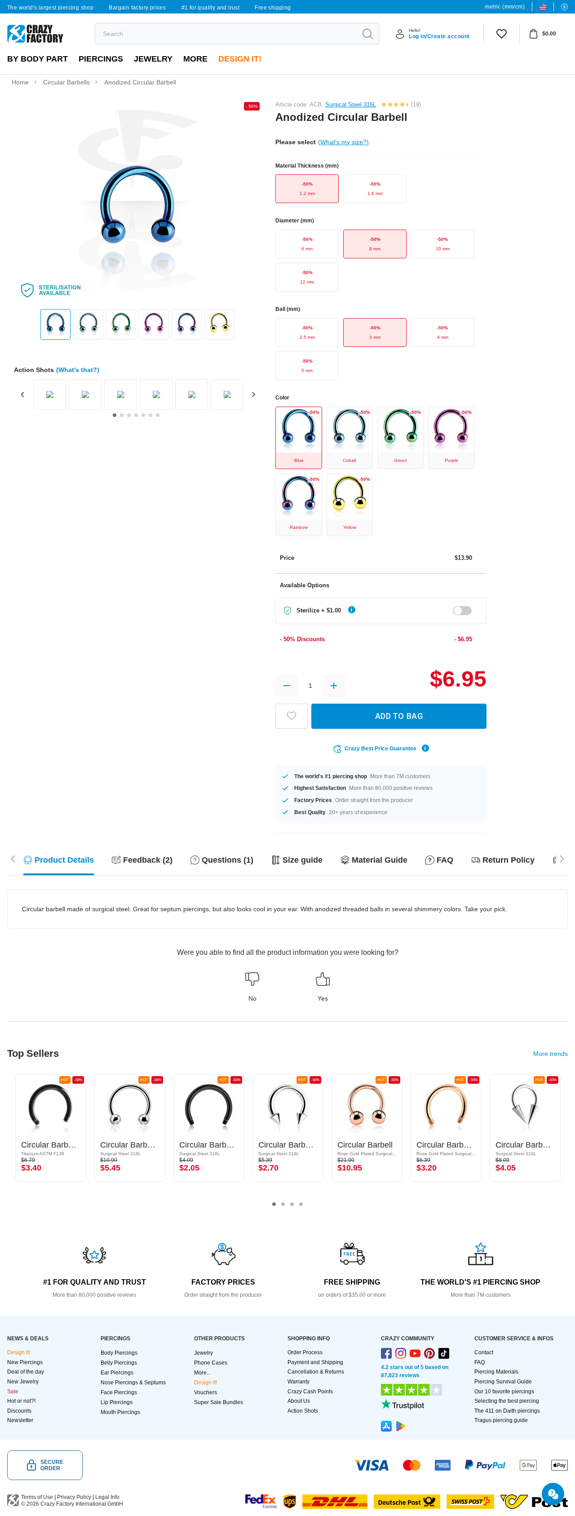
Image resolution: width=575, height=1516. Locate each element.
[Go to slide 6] (150, 415)
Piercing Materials (496, 1372)
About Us (299, 1401)
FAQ (479, 1362)
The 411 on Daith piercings (507, 1411)
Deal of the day (25, 1372)
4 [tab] (300, 1204)
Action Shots (303, 1411)
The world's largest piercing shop (50, 7)
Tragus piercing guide (501, 1420)
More (195, 58)
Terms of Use (37, 1497)
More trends (550, 1053)
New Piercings (25, 1362)
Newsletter (20, 1420)
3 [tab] (292, 1204)
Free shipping (273, 7)
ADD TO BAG (399, 716)
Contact (483, 1352)
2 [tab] (283, 1204)
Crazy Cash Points (310, 1391)
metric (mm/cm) (505, 7)
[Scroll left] (562, 857)
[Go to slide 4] (136, 415)
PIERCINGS (101, 58)
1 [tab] (274, 1204)
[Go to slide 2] (122, 415)
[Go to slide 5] (143, 415)
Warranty (299, 1382)
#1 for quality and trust (210, 7)
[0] (502, 33)
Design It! (239, 58)
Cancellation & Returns (316, 1372)
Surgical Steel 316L (350, 104)
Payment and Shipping (315, 1362)
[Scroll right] (13, 857)
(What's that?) (77, 369)
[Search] (367, 33)
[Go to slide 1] (114, 415)
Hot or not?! (21, 1401)
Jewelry (153, 58)
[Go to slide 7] (157, 415)
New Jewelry (23, 1382)
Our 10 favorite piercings (504, 1391)
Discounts (19, 1411)
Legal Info (107, 1497)
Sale (12, 1391)
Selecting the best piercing (506, 1401)
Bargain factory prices (137, 7)
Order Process (305, 1352)
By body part (37, 58)
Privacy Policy (74, 1497)
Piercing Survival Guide (503, 1382)
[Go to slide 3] (129, 415)
